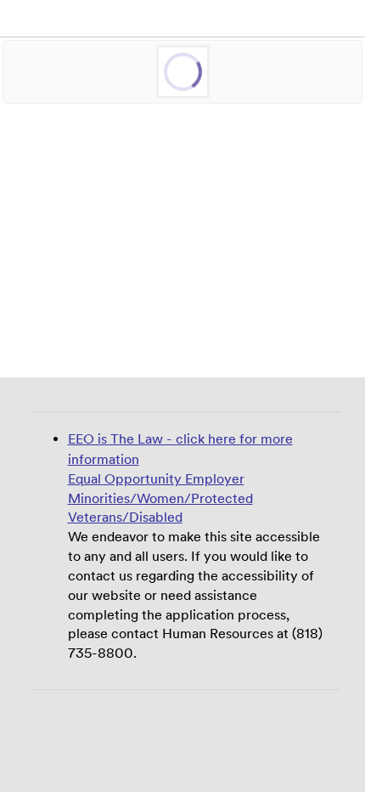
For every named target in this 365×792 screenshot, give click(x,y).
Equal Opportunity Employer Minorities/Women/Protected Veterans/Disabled (160, 535)
